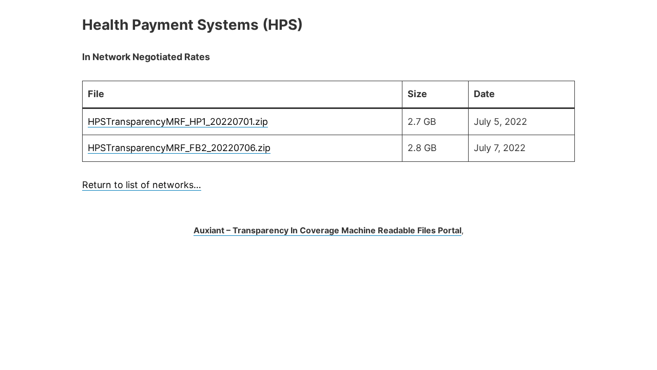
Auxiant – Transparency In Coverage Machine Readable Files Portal (327, 230)
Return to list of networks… (141, 184)
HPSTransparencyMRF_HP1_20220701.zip (178, 121)
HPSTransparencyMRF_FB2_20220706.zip (179, 147)
